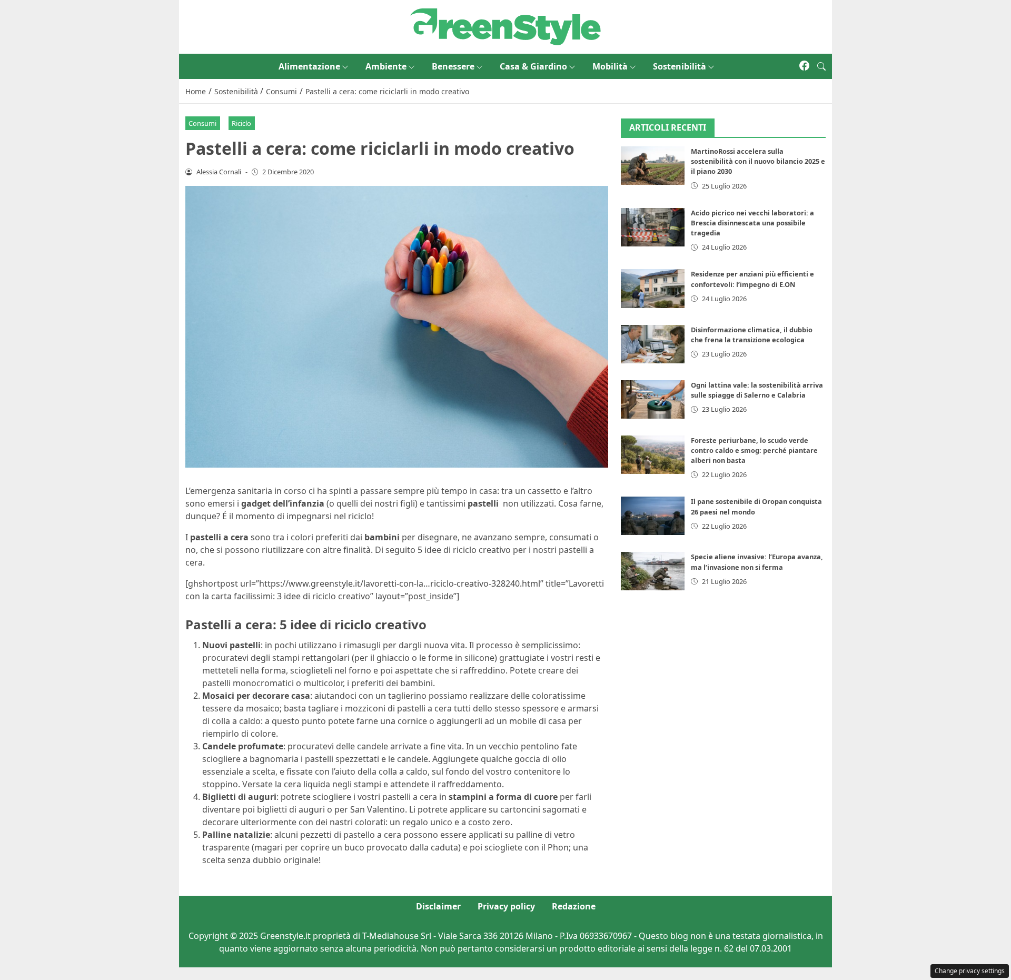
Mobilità (610, 66)
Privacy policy (506, 906)
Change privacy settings (970, 970)
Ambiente (386, 66)
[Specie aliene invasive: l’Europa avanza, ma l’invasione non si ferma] (653, 571)
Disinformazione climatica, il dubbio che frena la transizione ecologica (751, 334)
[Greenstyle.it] (505, 26)
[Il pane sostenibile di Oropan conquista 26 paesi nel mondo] (653, 516)
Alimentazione (309, 66)
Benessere (453, 66)
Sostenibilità (679, 66)
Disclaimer (438, 906)
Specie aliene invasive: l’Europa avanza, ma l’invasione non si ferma (757, 562)
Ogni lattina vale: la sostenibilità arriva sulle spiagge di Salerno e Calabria (757, 390)
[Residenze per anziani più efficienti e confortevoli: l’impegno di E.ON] (653, 289)
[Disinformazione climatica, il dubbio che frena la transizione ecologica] (653, 344)
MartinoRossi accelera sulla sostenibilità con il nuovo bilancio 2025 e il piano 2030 (758, 161)
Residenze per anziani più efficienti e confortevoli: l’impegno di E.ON (752, 279)
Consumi (202, 123)
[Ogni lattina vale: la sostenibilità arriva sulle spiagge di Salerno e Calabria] (653, 399)
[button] (821, 66)
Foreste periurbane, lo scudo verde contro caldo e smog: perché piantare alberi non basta (754, 450)
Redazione (574, 906)
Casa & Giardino (533, 66)
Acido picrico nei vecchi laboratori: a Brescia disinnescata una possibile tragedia (752, 222)
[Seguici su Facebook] (804, 66)
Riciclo (241, 123)
